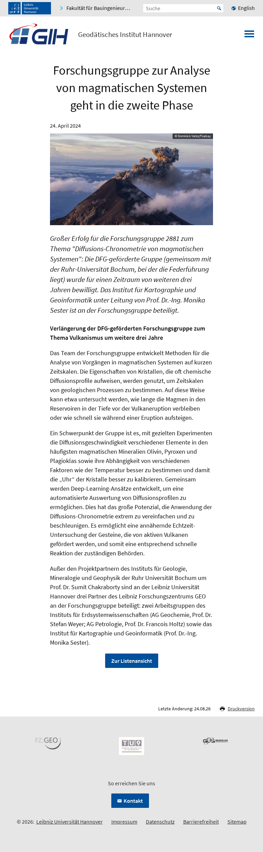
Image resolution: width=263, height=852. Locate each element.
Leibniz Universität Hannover (69, 821)
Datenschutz (160, 821)
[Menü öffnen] (249, 36)
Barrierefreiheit (201, 821)
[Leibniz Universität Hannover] (29, 8)
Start (219, 8)
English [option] (246, 7)
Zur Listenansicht (131, 660)
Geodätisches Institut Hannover (125, 34)
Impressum (124, 821)
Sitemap (237, 821)
